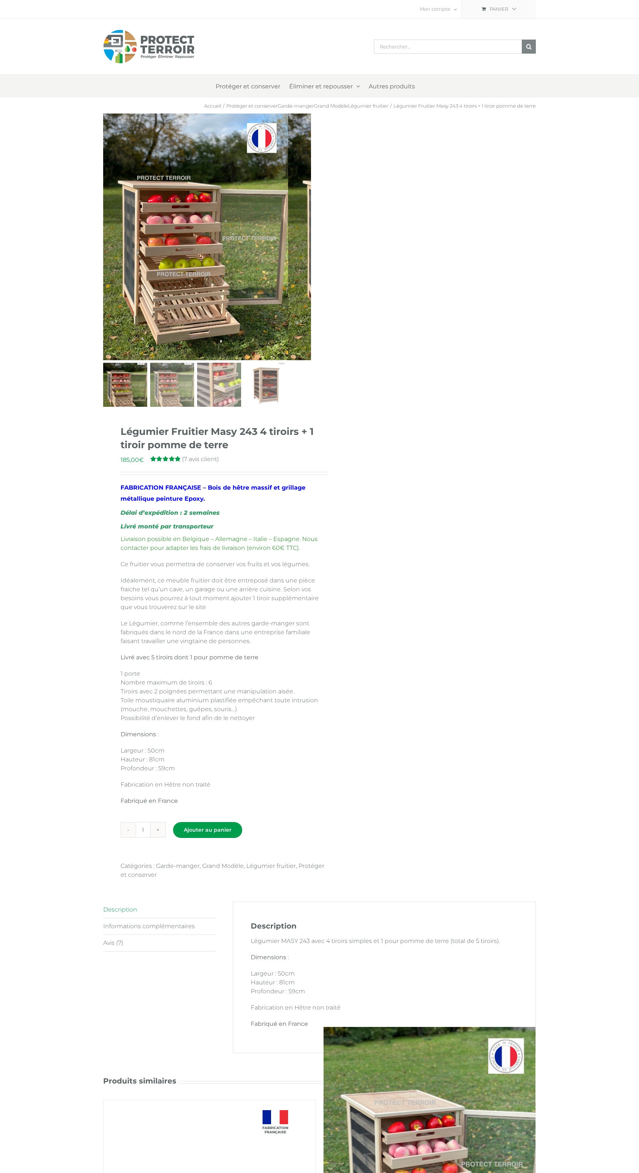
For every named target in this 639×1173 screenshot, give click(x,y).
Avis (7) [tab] (113, 942)
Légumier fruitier (271, 865)
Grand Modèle (223, 865)
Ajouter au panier (207, 829)
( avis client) (200, 459)
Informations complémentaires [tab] (149, 926)
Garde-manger (178, 865)
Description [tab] (120, 909)
